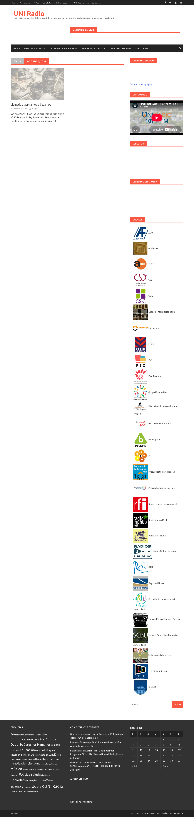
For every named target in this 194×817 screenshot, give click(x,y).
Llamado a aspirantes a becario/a (31, 104)
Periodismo (14, 775)
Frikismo (20, 759)
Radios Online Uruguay (164, 550)
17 (179, 750)
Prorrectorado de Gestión (161, 487)
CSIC (150, 295)
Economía (15, 750)
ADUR (151, 232)
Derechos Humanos (36, 745)
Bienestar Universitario (25, 734)
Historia (39, 759)
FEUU (151, 343)
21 (156, 755)
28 (156, 760)
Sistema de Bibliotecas (160, 654)
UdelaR (152, 687)
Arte (13, 734)
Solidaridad (41, 780)
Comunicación (21, 739)
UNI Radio (29, 13)
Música (16, 768)
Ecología (55, 744)
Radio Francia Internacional (162, 503)
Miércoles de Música (49, 764)
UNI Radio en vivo (81, 3)
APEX (151, 263)
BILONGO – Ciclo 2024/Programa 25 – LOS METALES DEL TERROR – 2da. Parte (96, 766)
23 (171, 755)
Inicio (14, 3)
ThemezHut (178, 813)
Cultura (51, 739)
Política (24, 774)
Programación (25, 3)
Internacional (51, 759)
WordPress (149, 813)
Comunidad (38, 739)
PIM (150, 455)
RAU (150, 567)
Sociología (30, 780)
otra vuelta (54, 769)
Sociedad (18, 780)
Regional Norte (156, 583)
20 (148, 755)
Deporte (17, 744)
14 (156, 750)
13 (148, 750)
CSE (150, 279)
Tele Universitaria (157, 670)
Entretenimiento (38, 754)
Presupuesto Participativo (162, 471)
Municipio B (154, 439)
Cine (44, 734)
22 (164, 755)
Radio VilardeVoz (157, 535)
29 (164, 760)
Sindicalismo (44, 775)
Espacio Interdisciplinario (161, 311)
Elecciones (39, 750)
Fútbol (27, 759)
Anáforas (153, 248)
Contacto (95, 3)
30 (171, 760)
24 (179, 755)
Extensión (153, 327)
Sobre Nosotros (62, 3)
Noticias (36, 769)
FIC (150, 360)
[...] (54, 120)
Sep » (165, 766)
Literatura (34, 763)
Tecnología (17, 787)
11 (133, 750)
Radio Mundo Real (157, 519)
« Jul (134, 766)
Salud (35, 775)
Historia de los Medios (159, 423)
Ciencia (38, 734)
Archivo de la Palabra (44, 3)
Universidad (17, 791)
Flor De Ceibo (155, 376)
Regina (35, 108)
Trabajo (27, 786)
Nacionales (28, 769)
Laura (73, 742)
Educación (27, 750)
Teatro (50, 780)
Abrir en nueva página (141, 84)
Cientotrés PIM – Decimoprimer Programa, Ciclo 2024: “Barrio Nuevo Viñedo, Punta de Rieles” (96, 754)
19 (141, 755)
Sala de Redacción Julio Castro (164, 619)
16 (171, 750)
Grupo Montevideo (157, 392)
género (32, 760)
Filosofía (14, 759)
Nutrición (45, 769)
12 (141, 750)
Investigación (19, 763)
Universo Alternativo (31, 792)
